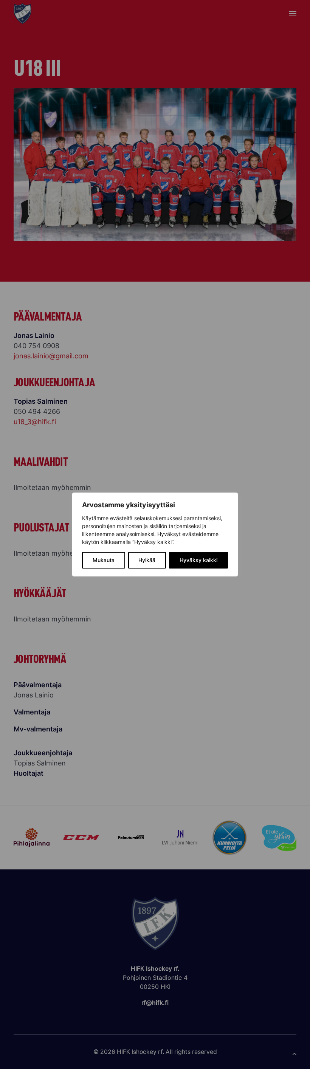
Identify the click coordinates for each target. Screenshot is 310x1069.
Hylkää (146, 560)
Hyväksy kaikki (198, 560)
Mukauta (104, 560)
